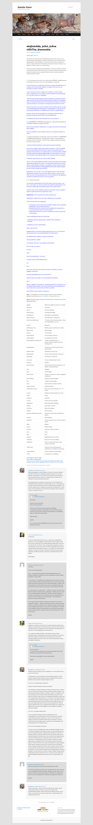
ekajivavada (46, 460)
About (57, 34)
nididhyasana (42, 462)
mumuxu (37, 462)
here (59, 296)
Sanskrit (48, 34)
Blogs (29, 34)
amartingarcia (31, 470)
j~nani (61, 460)
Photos (67, 34)
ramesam (38, 52)
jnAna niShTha (57, 460)
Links (53, 34)
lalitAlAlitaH (29, 462)
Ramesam (38, 460)
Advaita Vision (25, 7)
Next (74, 39)
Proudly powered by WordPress (46, 820)
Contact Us (20, 809)
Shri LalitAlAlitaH (45, 296)
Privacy (62, 34)
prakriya (47, 462)
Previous (20, 39)
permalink (61, 462)
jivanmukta (51, 460)
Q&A (33, 34)
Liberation (33, 462)
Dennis (29, 623)
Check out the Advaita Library (24, 807)
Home (19, 34)
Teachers (42, 34)
